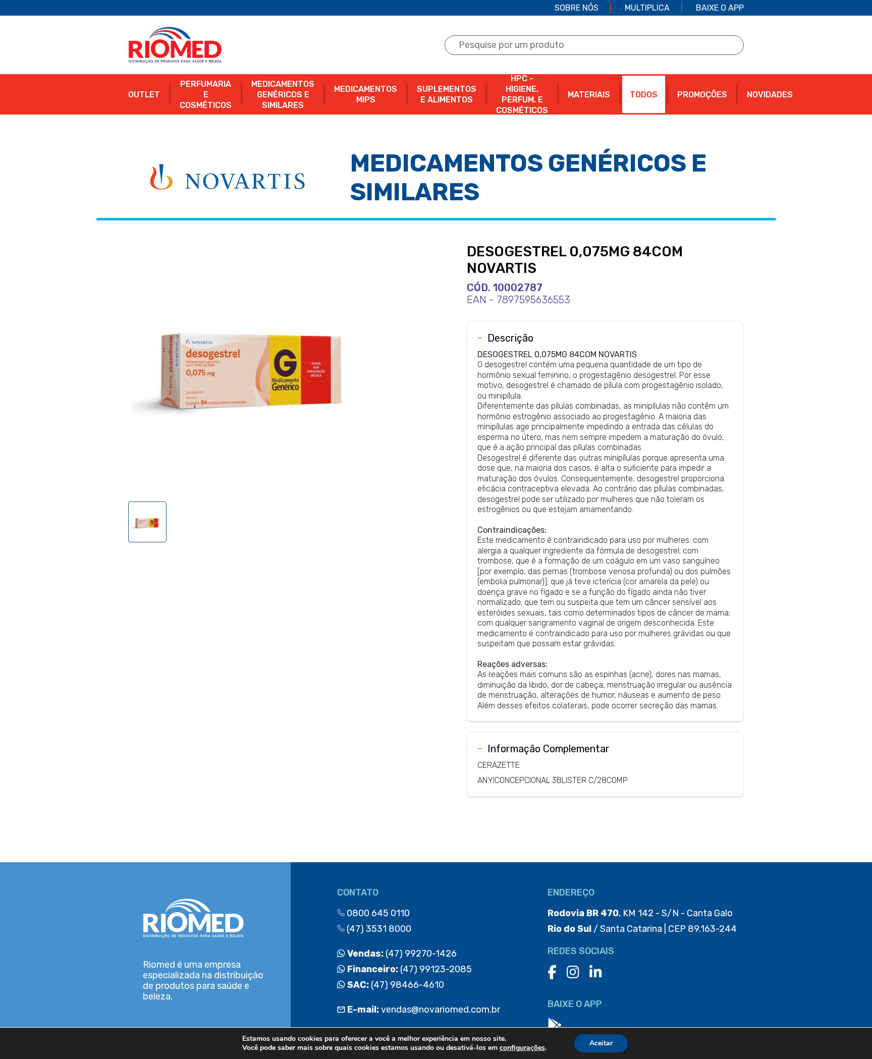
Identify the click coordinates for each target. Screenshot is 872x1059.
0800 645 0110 (377, 913)
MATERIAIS (589, 94)
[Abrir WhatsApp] (847, 1033)
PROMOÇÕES (702, 94)
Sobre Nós (576, 8)
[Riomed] (175, 45)
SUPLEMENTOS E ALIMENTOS (446, 94)
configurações (522, 1047)
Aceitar (601, 1043)
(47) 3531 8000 (378, 928)
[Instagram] (573, 972)
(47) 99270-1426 (401, 953)
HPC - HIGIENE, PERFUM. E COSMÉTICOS (522, 94)
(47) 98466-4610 (394, 984)
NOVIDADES (770, 94)
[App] (555, 1025)
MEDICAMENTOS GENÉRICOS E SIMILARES (282, 94)
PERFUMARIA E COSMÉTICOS (206, 94)
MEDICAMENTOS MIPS (365, 94)
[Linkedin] (595, 972)
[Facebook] (552, 972)
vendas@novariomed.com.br (423, 1009)
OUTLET (144, 94)
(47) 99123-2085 (408, 969)
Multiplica (647, 8)
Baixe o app (720, 8)
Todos (644, 94)
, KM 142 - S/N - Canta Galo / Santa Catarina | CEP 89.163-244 (642, 921)
